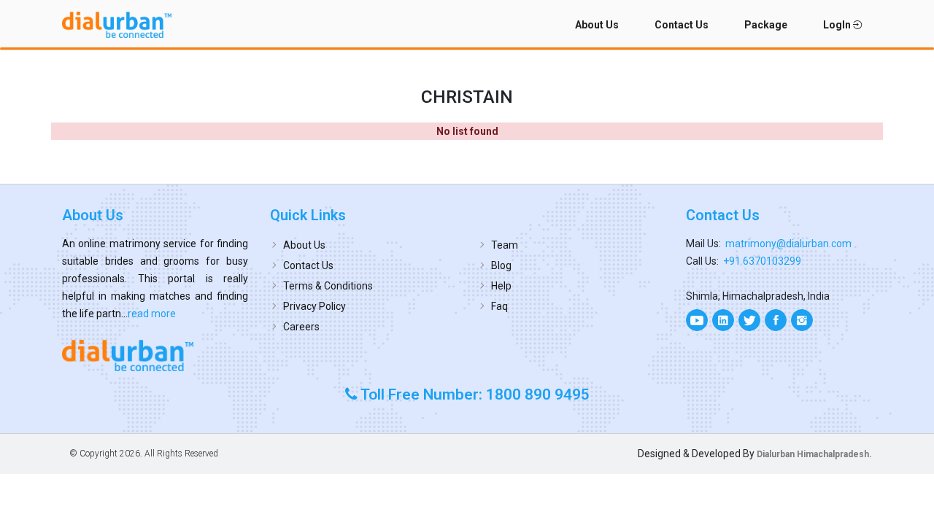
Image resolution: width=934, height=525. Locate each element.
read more (152, 313)
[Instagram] (802, 320)
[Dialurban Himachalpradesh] (155, 355)
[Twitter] (749, 320)
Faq (499, 306)
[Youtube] (697, 320)
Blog (501, 265)
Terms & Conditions (328, 286)
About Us (597, 25)
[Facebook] (776, 320)
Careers (301, 326)
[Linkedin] (723, 320)
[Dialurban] (116, 25)
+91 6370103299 (762, 261)
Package (765, 25)
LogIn (838, 25)
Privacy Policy (314, 306)
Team (504, 245)
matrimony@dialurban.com (788, 243)
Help (501, 286)
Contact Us (682, 25)
